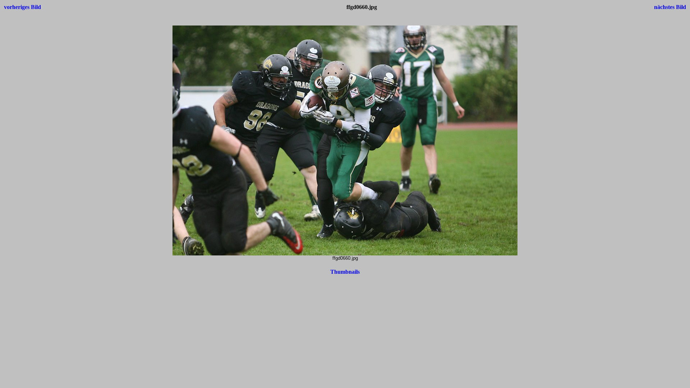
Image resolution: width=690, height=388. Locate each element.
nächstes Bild (670, 7)
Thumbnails (345, 272)
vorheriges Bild (22, 7)
